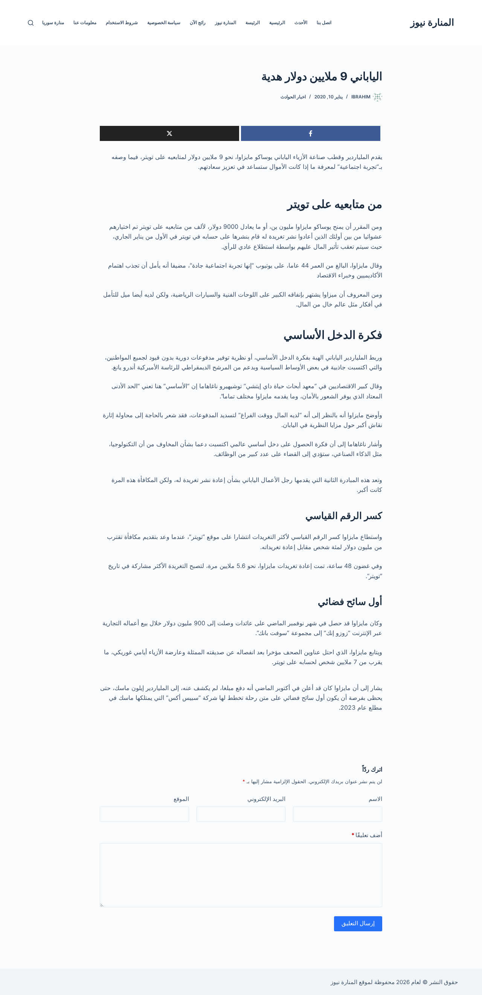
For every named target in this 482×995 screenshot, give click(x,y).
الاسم (375, 798)
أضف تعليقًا (366, 835)
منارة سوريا (53, 22)
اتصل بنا (324, 22)
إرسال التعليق (358, 923)
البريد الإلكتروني (266, 798)
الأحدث (300, 22)
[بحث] (31, 23)
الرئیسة (253, 22)
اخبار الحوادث (293, 97)
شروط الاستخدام (122, 22)
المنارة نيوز (432, 22)
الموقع (181, 798)
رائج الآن (198, 22)
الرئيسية (277, 22)
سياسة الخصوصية (163, 22)
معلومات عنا (84, 22)
